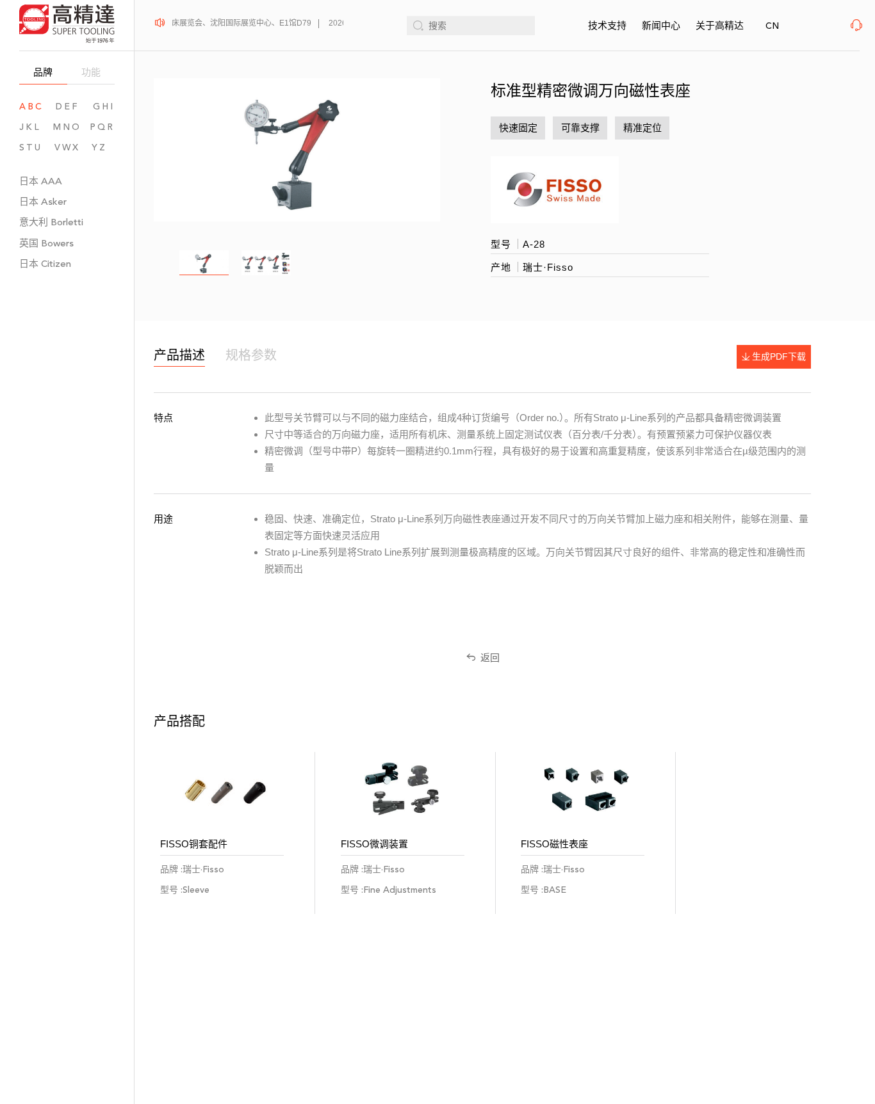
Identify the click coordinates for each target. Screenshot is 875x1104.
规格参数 (251, 355)
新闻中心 (661, 25)
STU (30, 147)
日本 (40, 180)
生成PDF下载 (779, 356)
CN (772, 25)
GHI (104, 106)
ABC (31, 106)
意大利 (51, 221)
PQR (102, 127)
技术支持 (607, 25)
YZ (103, 147)
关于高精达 (720, 25)
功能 (91, 72)
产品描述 (179, 355)
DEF (67, 106)
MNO (67, 127)
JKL (30, 127)
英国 (46, 242)
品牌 (43, 72)
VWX (67, 147)
